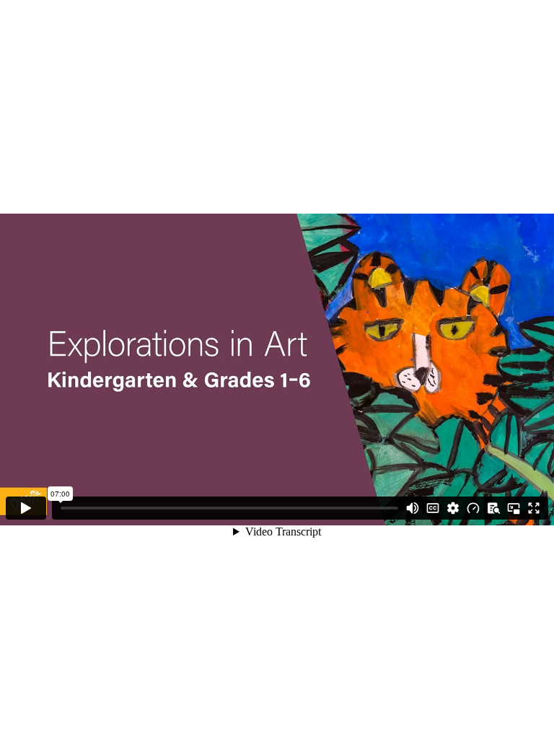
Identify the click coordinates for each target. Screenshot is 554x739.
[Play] (26, 508)
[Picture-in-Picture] (513, 508)
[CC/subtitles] (432, 508)
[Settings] (453, 508)
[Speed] (473, 508)
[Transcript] (493, 508)
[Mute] (412, 508)
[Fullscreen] (533, 508)
